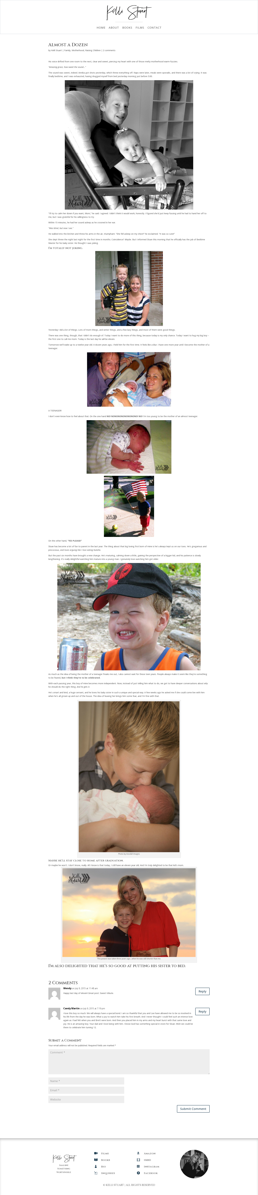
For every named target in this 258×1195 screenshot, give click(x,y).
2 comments (109, 50)
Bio (103, 1166)
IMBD (147, 1160)
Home (101, 28)
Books (127, 28)
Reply (202, 991)
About (114, 28)
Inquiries (108, 1173)
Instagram (151, 1166)
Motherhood (78, 50)
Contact (155, 28)
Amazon (150, 1153)
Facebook (151, 1173)
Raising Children (93, 50)
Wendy (67, 988)
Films (140, 28)
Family (67, 50)
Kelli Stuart (56, 50)
